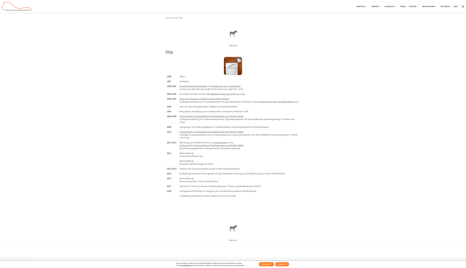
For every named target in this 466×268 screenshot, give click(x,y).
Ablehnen (282, 264)
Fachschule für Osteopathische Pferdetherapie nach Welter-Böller (211, 116)
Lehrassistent (220, 142)
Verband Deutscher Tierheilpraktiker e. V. (278, 101)
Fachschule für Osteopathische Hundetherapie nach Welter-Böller (211, 131)
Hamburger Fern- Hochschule (226, 86)
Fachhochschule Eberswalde (193, 86)
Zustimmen (266, 264)
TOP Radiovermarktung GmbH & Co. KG (225, 94)
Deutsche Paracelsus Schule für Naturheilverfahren (204, 98)
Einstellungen (186, 265)
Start (167, 18)
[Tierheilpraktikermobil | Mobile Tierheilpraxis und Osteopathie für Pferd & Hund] (17, 6)
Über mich (174, 18)
